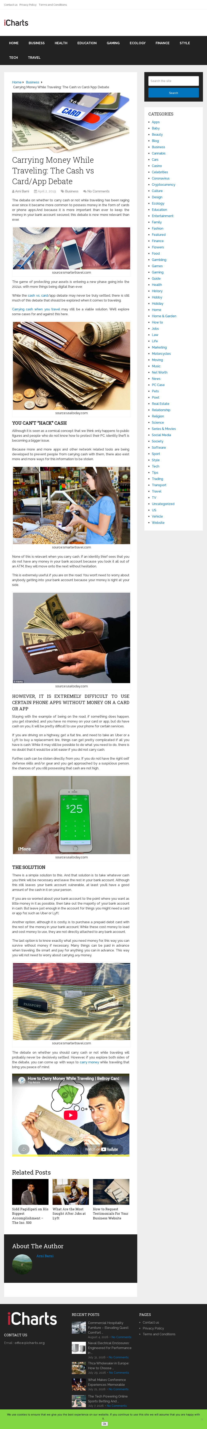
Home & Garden (164, 316)
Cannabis (159, 153)
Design (157, 197)
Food (156, 253)
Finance (163, 43)
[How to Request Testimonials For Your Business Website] (111, 1192)
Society (157, 441)
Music (156, 366)
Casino (157, 166)
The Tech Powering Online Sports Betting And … (108, 1398)
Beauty (157, 134)
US (154, 510)
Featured (159, 235)
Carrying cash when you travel (36, 309)
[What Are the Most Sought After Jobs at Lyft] (71, 1192)
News (156, 379)
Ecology (138, 43)
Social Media (161, 435)
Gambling (159, 260)
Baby (156, 128)
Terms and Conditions (53, 4)
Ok (104, 1423)
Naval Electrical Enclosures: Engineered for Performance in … (110, 1348)
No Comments (98, 191)
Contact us (10, 4)
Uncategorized (163, 504)
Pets (155, 391)
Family (157, 222)
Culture (157, 191)
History (157, 291)
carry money (89, 1062)
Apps (156, 122)
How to (157, 322)
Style (185, 43)
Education (87, 43)
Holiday (157, 304)
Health (61, 43)
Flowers (158, 247)
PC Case (158, 385)
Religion (158, 416)
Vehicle (157, 516)
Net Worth (159, 372)
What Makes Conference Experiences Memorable (107, 1382)
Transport (159, 485)
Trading (157, 479)
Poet (155, 397)
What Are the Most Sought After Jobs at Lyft (69, 1213)
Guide (156, 278)
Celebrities (160, 172)
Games (157, 266)
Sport (156, 454)
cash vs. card (38, 295)
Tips (155, 473)
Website (158, 523)
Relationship (161, 410)
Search (173, 92)
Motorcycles (161, 354)
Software (159, 447)
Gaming (113, 43)
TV (154, 498)
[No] (202, 1419)
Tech (13, 58)
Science (158, 422)
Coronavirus (161, 178)
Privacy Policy (28, 4)
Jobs (155, 329)
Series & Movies (164, 429)
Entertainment (162, 216)
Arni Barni (22, 191)
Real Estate (160, 404)
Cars (155, 160)
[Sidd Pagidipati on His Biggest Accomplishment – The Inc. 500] (30, 1192)
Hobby (157, 297)
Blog (155, 141)
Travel (34, 58)
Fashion (157, 228)
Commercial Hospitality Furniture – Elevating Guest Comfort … (108, 1328)
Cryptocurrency (163, 185)
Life (155, 341)
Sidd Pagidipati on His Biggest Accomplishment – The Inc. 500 (30, 1216)
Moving (157, 360)
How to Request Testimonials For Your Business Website (110, 1213)
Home (14, 43)
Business (37, 43)
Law (155, 335)
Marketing (159, 347)
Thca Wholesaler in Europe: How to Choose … (108, 1365)
